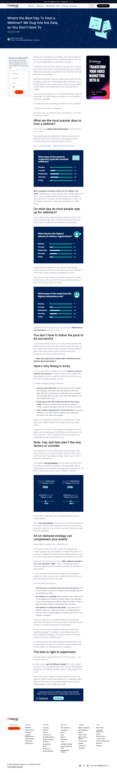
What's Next (83, 735)
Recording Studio (48, 737)
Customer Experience (99, 730)
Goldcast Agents (48, 739)
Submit (18, 92)
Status (98, 734)
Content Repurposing (29, 735)
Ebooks (63, 737)
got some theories (46, 523)
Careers (81, 743)
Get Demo (82, 748)
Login (92, 5)
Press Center (83, 741)
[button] (31, 6)
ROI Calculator (65, 727)
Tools (62, 741)
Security (99, 743)
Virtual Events (29, 730)
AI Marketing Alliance (65, 751)
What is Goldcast (84, 727)
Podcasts (28, 732)
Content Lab (47, 735)
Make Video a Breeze (83, 737)
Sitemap (99, 745)
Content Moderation (102, 741)
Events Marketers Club (66, 747)
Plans (44, 746)
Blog (62, 735)
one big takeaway (51, 463)
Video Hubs (29, 741)
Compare (46, 727)
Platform (45, 730)
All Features (47, 749)
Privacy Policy (100, 736)
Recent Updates (48, 751)
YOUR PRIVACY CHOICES (15, 767)
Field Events (29, 743)
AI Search (46, 741)
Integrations (47, 744)
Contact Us (14, 728)
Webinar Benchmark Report (57, 129)
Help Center (100, 727)
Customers (64, 730)
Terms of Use (100, 738)
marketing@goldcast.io (100, 765)
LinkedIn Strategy (66, 744)
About (80, 732)
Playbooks (64, 739)
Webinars (28, 727)
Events (45, 732)
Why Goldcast (83, 730)
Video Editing (29, 738)
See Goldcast (103, 5)
